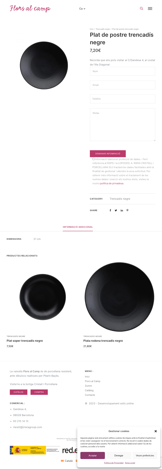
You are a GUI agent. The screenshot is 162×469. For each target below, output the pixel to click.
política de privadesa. (112, 183)
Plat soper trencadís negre (25, 340)
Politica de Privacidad (113, 463)
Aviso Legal (130, 463)
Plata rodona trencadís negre (103, 340)
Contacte (90, 394)
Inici (91, 29)
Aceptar (93, 455)
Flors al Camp (92, 381)
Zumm (88, 385)
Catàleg (18, 392)
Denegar (118, 455)
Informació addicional (78, 227)
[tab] (78, 227)
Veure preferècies (145, 455)
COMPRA (39, 392)
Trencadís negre (103, 29)
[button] (155, 431)
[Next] (156, 305)
